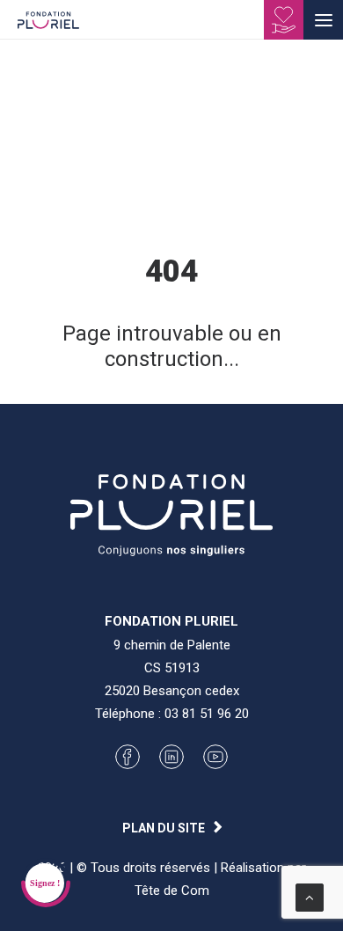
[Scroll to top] (310, 897)
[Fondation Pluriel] (48, 25)
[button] (323, 20)
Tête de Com (172, 890)
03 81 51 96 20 (206, 714)
